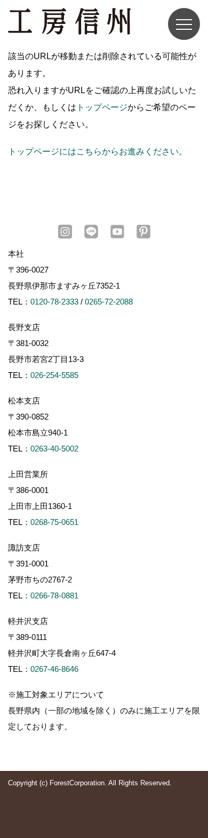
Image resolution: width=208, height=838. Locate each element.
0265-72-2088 (109, 301)
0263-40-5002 (54, 448)
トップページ (101, 107)
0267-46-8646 (54, 668)
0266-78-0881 (54, 595)
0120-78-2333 (54, 301)
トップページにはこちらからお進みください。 (97, 151)
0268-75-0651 (54, 522)
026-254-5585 (54, 375)
